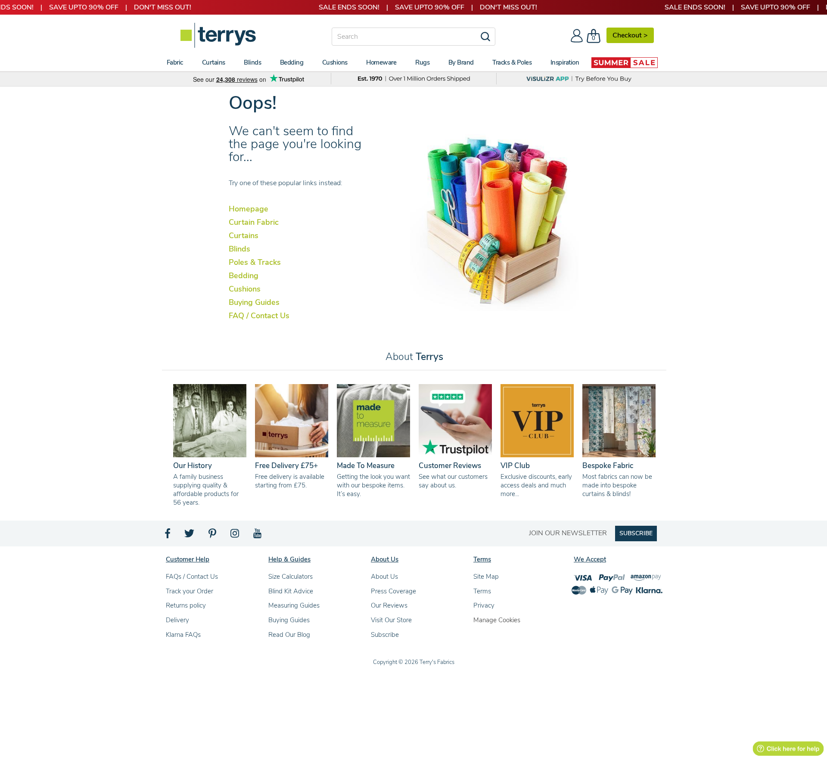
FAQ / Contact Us (259, 315)
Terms (482, 591)
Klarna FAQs (183, 634)
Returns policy (186, 605)
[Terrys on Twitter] (190, 535)
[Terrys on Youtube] (258, 535)
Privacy (483, 605)
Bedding (243, 275)
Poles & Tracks (255, 262)
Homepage (248, 209)
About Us (384, 576)
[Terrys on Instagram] (235, 535)
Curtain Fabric (254, 222)
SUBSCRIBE (636, 533)
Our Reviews (389, 605)
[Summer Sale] (624, 62)
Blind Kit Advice (290, 591)
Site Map (486, 576)
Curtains (243, 235)
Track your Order (189, 591)
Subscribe (385, 634)
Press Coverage (393, 591)
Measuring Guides (294, 605)
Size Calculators (290, 576)
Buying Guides (254, 302)
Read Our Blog (289, 634)
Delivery (177, 620)
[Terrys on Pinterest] (213, 535)
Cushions (245, 289)
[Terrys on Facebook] (168, 535)
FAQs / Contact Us (192, 576)
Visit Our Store (391, 620)
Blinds (239, 249)
